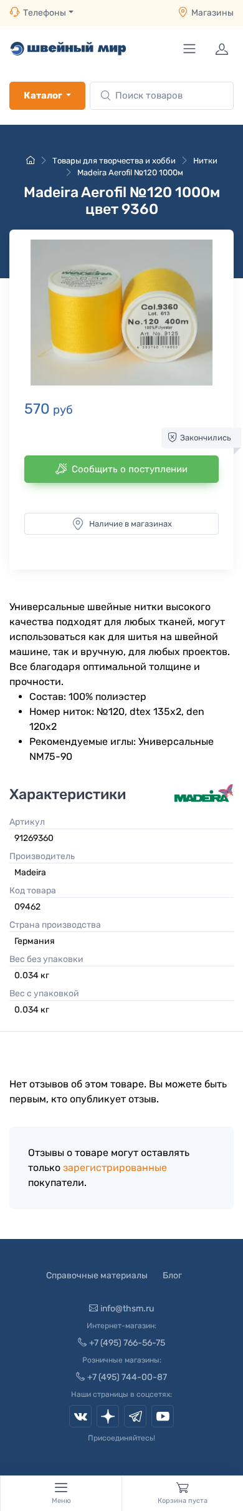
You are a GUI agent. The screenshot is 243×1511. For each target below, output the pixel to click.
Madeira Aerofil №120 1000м (130, 172)
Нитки (205, 160)
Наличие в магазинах (130, 523)
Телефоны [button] (44, 12)
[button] (121, 313)
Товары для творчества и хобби (114, 160)
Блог (172, 1275)
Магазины (212, 12)
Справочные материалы (97, 1275)
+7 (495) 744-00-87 (127, 1377)
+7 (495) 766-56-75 (127, 1343)
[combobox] (162, 96)
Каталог (43, 95)
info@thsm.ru (127, 1308)
